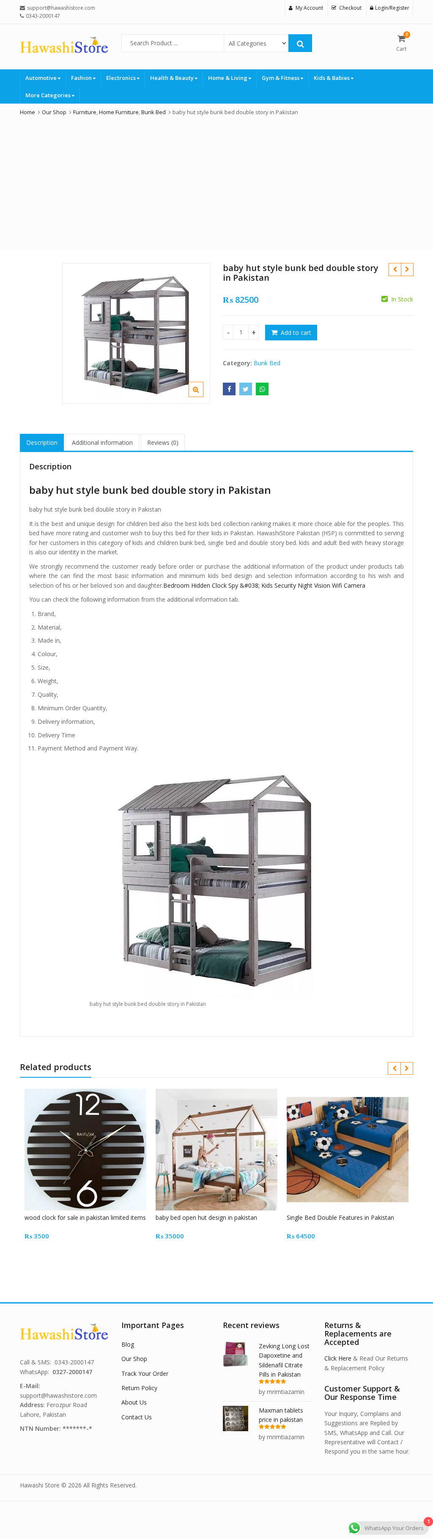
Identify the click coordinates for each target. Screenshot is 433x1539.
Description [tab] (42, 442)
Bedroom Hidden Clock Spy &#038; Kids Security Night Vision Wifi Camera (264, 585)
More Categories (48, 95)
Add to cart (296, 333)
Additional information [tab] (102, 442)
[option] (136, 333)
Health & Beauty (172, 78)
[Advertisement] (216, 180)
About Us (134, 1402)
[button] (202, 396)
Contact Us (136, 1417)
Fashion (82, 78)
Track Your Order (144, 1373)
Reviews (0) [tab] (162, 442)
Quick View (89, 1217)
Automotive (41, 78)
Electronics (121, 78)
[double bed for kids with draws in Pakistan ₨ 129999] (395, 269)
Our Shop (134, 1359)
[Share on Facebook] (229, 389)
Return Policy (139, 1388)
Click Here (337, 1358)
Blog (127, 1344)
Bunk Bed (267, 363)
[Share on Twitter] (245, 389)
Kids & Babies (332, 78)
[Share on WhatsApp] (262, 389)
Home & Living (228, 78)
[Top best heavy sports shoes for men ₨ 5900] (407, 269)
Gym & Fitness (281, 78)
